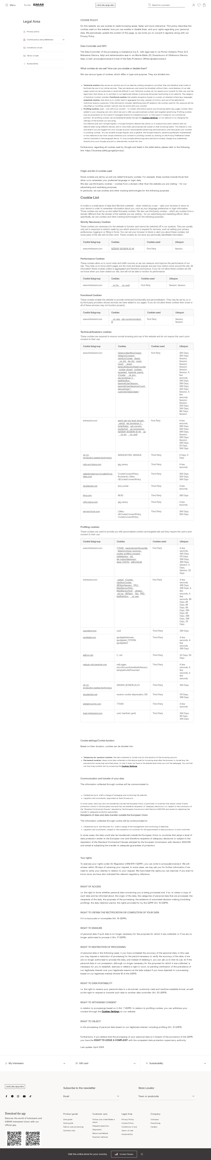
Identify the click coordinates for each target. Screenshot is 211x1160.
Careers (154, 1127)
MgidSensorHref (125, 590)
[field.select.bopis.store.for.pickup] (193, 1096)
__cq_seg (115, 319)
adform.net (88, 655)
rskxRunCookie (125, 358)
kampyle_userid (136, 372)
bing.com (87, 495)
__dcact (128, 364)
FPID (142, 593)
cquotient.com (89, 630)
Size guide (67, 1119)
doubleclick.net (90, 486)
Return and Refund (100, 1133)
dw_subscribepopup (126, 559)
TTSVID (120, 548)
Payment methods (100, 1137)
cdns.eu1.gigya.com (92, 464)
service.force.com (91, 511)
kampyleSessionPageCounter (132, 366)
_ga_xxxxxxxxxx (137, 429)
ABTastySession (124, 585)
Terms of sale (127, 1130)
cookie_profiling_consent (129, 553)
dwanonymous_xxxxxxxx (130, 551)
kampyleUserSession (128, 383)
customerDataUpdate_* (128, 391)
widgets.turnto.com (92, 704)
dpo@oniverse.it (158, 59)
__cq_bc (115, 285)
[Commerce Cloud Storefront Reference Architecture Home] (105, 5)
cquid (121, 364)
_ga (144, 431)
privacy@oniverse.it (103, 59)
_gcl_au (120, 593)
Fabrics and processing (73, 1127)
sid (131, 556)
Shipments (97, 1130)
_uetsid (120, 579)
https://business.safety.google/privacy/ (104, 150)
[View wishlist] (199, 5)
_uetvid (121, 423)
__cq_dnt (122, 361)
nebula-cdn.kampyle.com (95, 664)
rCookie (122, 375)
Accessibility (127, 1134)
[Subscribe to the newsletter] (118, 1096)
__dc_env (131, 375)
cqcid (139, 361)
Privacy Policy (128, 1119)
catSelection (123, 556)
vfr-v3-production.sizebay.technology (97, 456)
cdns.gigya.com (90, 502)
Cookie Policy (128, 1123)
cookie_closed (126, 369)
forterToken (123, 426)
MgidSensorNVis (125, 588)
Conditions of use (129, 1127)
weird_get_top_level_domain (131, 420)
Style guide (68, 1123)
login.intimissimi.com (92, 713)
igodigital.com (89, 637)
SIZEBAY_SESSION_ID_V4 (122, 248)
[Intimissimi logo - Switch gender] (37, 5)
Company (155, 1119)
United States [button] (126, 1154)
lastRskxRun (124, 380)
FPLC (136, 585)
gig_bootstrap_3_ (126, 378)
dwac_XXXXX (123, 562)
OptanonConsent (126, 355)
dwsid (137, 358)
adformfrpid (136, 562)
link (140, 141)
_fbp (136, 593)
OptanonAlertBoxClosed (130, 353)
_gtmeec (138, 590)
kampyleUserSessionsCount (132, 386)
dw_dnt (131, 361)
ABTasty (129, 593)
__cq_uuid (125, 285)
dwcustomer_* (124, 389)
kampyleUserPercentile (136, 548)
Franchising (155, 1123)
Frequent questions (101, 1126)
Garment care (69, 1130)
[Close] (140, 1154)
